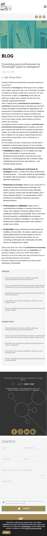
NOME (4, 448)
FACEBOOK (6, 263)
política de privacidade (33, 528)
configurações (26, 526)
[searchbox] (4, 475)
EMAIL (26, 459)
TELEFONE (6, 459)
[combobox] (23, 475)
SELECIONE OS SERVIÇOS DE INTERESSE (17, 470)
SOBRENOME (29, 448)
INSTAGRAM (15, 263)
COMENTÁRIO (7, 481)
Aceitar (6, 532)
